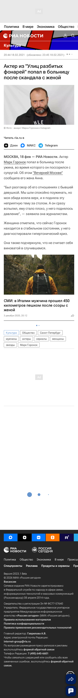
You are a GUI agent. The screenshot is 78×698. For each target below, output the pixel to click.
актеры (26, 338)
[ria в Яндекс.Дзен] (24, 537)
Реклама (31, 566)
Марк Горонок (15, 162)
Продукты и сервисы (55, 566)
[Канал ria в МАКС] (10, 537)
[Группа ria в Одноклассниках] (52, 537)
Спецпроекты (13, 566)
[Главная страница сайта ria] (22, 35)
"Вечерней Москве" (48, 173)
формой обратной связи (38, 649)
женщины (58, 338)
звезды (10, 344)
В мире (59, 559)
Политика (10, 559)
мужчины (11, 338)
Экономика (44, 559)
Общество (28, 332)
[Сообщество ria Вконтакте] (38, 537)
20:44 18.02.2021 (14, 54)
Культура (11, 332)
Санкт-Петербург (50, 332)
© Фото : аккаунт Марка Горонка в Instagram (27, 128)
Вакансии (10, 581)
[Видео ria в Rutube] (66, 537)
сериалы (41, 338)
